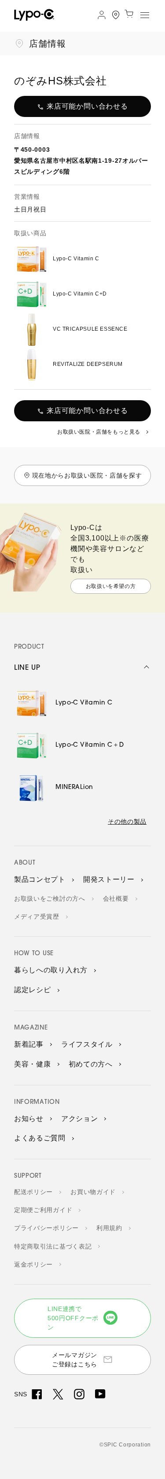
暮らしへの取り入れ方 (51, 970)
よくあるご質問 (40, 1138)
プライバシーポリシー (46, 1227)
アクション (79, 1118)
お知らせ (29, 1118)
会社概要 (116, 898)
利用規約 (109, 1227)
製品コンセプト (40, 879)
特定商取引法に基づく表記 (53, 1246)
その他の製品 (127, 821)
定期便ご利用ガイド (43, 1209)
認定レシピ (32, 989)
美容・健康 (32, 1064)
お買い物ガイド (93, 1191)
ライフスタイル (87, 1044)
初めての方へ (91, 1064)
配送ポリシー (33, 1191)
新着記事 (29, 1044)
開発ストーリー (109, 879)
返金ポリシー (33, 1264)
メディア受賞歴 (36, 916)
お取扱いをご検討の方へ (49, 898)
